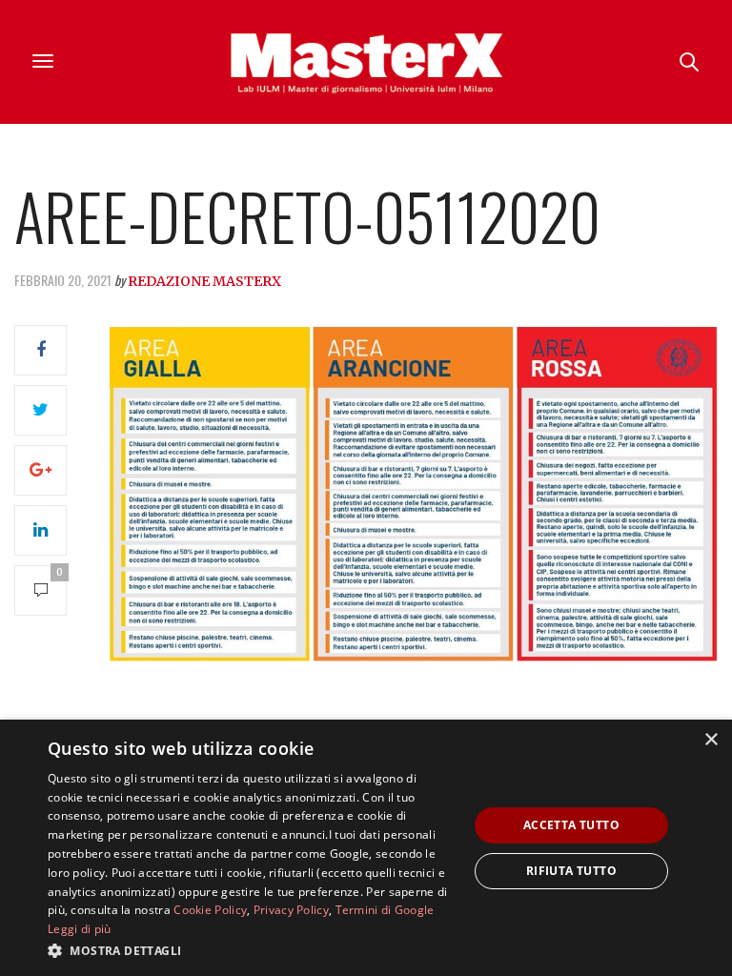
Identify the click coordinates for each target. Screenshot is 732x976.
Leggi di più (80, 929)
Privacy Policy (291, 910)
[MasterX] (366, 62)
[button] (252, 950)
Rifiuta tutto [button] (571, 871)
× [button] (710, 740)
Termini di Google (385, 910)
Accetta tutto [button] (571, 825)
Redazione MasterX (204, 281)
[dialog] (366, 848)
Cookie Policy (210, 910)
